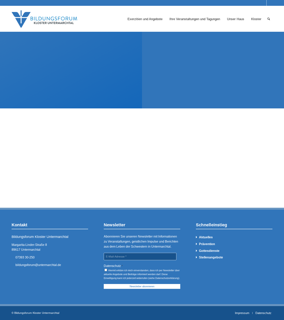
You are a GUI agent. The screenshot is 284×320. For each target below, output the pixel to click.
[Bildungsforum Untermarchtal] (44, 19)
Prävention (207, 244)
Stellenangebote (211, 257)
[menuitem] (145, 19)
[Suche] (268, 19)
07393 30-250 (25, 257)
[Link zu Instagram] (263, 3)
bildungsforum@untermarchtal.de (38, 265)
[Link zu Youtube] (269, 3)
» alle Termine (22, 173)
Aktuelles (206, 237)
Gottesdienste (209, 250)
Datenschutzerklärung (167, 278)
